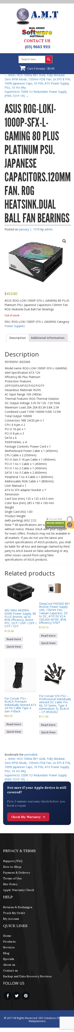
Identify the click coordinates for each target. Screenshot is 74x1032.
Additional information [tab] (48, 338)
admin (48, 229)
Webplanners (37, 1021)
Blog (6, 953)
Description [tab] (17, 338)
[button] (64, 241)
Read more (14, 639)
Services (9, 947)
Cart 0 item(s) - (40, 68)
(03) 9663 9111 (37, 46)
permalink (30, 754)
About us (9, 965)
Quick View (14, 646)
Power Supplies (15, 326)
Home (7, 936)
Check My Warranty (26, 817)
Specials (8, 959)
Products (9, 941)
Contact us (10, 970)
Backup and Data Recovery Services (27, 976)
